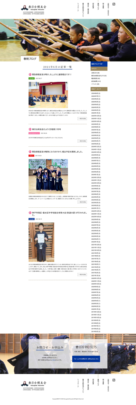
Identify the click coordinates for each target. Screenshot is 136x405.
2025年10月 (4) (96, 121)
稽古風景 (31, 78)
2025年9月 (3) (95, 124)
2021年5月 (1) (95, 264)
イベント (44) (95, 84)
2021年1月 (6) (95, 275)
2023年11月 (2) (96, 180)
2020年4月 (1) (95, 301)
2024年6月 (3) (95, 163)
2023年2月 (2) (95, 205)
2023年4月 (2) (95, 200)
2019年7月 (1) (95, 326)
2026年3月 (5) (95, 107)
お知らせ (31, 155)
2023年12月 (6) (96, 177)
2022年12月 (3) (96, 211)
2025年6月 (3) (95, 132)
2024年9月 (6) (95, 155)
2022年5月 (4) (95, 230)
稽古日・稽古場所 (88, 8)
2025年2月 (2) (95, 144)
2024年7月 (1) (95, 160)
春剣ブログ (98, 6)
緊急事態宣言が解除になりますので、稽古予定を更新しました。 (57, 152)
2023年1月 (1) (95, 208)
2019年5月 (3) (95, 331)
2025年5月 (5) (95, 135)
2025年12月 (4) (96, 116)
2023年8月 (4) (95, 188)
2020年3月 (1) (95, 303)
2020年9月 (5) (95, 287)
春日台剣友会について (83, 10)
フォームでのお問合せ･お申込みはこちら (86, 359)
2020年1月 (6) (95, 309)
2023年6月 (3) (95, 194)
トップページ (78, 7)
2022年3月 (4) (95, 236)
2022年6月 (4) (95, 228)
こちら (53, 360)
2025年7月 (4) (95, 130)
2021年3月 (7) (95, 270)
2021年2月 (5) (95, 273)
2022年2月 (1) (95, 239)
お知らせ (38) (95, 73)
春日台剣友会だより (34, 133)
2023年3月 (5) (95, 202)
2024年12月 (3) (96, 146)
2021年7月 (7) (95, 259)
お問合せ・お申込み (108, 9)
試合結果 (93, 5)
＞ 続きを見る (82, 118)
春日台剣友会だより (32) (98, 76)
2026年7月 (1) (95, 96)
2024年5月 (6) (95, 166)
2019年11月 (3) (96, 315)
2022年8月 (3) (95, 222)
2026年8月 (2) (95, 93)
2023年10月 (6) (96, 183)
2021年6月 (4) (95, 261)
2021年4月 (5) (95, 267)
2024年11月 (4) (96, 149)
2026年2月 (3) (95, 110)
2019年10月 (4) (96, 317)
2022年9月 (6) (95, 219)
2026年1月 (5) (95, 113)
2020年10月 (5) (96, 284)
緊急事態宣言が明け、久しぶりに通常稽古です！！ (51, 74)
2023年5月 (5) (95, 197)
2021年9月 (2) (95, 253)
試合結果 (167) (96, 81)
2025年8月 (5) (95, 127)
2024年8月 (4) (95, 158)
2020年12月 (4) (96, 278)
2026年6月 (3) (95, 99)
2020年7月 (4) (95, 292)
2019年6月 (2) (95, 329)
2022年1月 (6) (95, 242)
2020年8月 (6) (95, 289)
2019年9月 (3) (95, 320)
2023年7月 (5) (95, 191)
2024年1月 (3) (95, 174)
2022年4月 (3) (95, 233)
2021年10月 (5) (96, 250)
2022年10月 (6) (96, 216)
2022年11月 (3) (96, 214)
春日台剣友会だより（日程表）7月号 (46, 129)
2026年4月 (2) (95, 104)
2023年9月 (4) (95, 186)
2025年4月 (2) (95, 138)
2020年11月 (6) (96, 281)
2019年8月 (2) (95, 323)
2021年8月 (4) (95, 256)
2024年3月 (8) (95, 169)
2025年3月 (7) (95, 141)
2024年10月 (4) (96, 152)
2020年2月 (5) (95, 306)
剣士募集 (103, 5)
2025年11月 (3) (96, 118)
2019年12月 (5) (96, 312)
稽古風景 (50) (95, 78)
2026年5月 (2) (95, 102)
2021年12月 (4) (96, 244)
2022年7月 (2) (95, 225)
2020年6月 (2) (95, 295)
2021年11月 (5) (96, 247)
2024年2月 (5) (95, 172)
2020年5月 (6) (95, 298)
